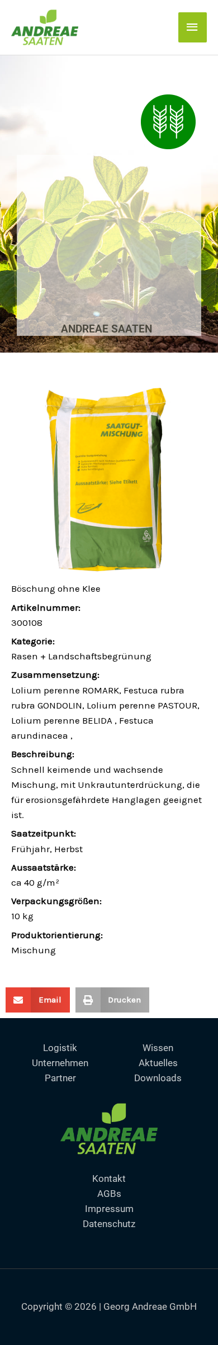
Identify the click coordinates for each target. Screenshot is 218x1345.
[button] (38, 1000)
